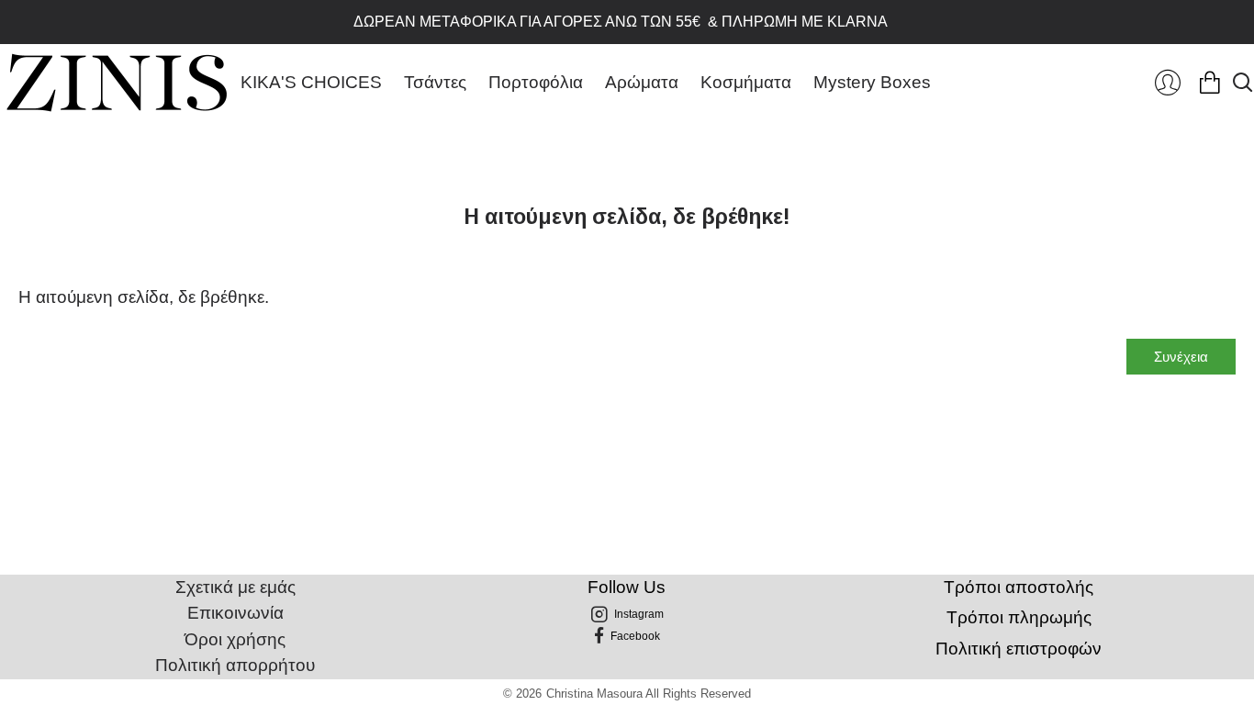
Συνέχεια (1181, 356)
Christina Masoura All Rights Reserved (648, 693)
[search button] (1242, 82)
